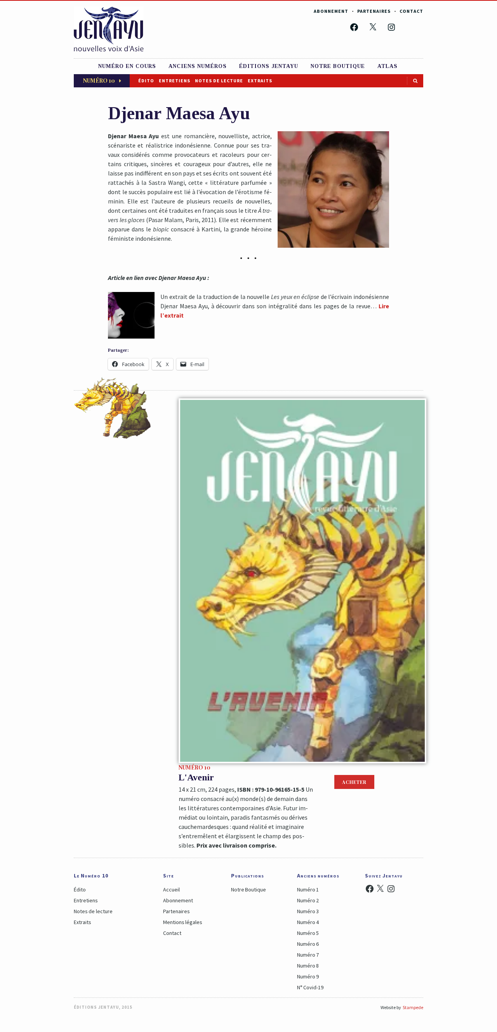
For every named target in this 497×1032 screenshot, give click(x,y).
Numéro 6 (308, 943)
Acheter (354, 782)
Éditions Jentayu (268, 66)
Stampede (413, 1007)
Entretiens (174, 80)
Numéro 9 (308, 976)
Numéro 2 (308, 900)
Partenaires (374, 11)
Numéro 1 (308, 889)
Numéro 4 (308, 922)
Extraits (260, 80)
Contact (411, 11)
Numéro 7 (308, 954)
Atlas (387, 66)
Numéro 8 (308, 965)
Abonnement (331, 11)
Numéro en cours (127, 66)
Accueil (171, 889)
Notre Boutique (248, 889)
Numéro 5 (308, 932)
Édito (146, 80)
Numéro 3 (308, 911)
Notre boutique (338, 66)
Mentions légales (182, 922)
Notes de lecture (219, 80)
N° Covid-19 (310, 987)
